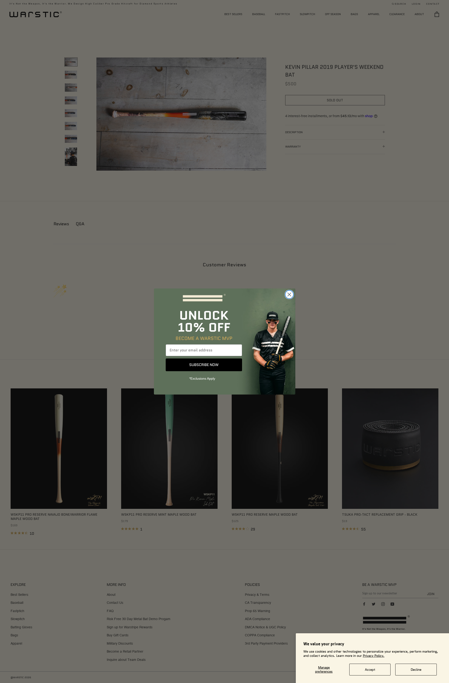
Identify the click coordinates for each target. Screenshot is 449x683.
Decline (416, 669)
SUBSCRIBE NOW (203, 364)
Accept (370, 669)
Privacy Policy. (373, 655)
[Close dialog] (289, 294)
